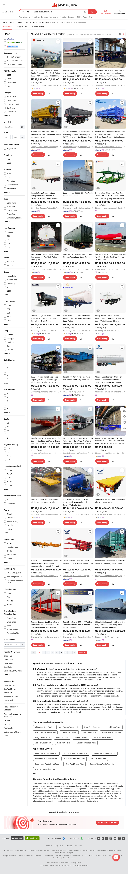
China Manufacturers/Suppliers (39, 850)
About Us (49, 846)
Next (81, 652)
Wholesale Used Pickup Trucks (75, 753)
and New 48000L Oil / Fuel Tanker (78, 194)
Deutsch (66, 856)
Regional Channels (115, 850)
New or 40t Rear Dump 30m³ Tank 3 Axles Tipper (46, 134)
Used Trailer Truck (113, 727)
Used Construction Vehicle (45, 732)
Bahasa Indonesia (69, 858)
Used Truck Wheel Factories (45, 769)
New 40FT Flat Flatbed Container (44, 500)
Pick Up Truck (81, 17)
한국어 (91, 856)
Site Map (69, 846)
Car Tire (7, 720)
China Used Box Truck (43, 727)
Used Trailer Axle (89, 732)
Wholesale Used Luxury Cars (105, 753)
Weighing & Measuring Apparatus (12, 715)
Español (20, 856)
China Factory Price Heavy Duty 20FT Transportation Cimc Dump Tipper (45, 318)
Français (38, 856)
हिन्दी (104, 856)
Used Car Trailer (62, 737)
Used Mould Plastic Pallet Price (47, 764)
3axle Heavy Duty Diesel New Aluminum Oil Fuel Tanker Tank (77, 318)
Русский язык (48, 856)
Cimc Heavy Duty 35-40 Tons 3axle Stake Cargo (77, 378)
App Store (17, 838)
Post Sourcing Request (107, 823)
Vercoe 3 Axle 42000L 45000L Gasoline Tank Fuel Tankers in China (110, 257)
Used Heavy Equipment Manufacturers (45, 17)
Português (29, 856)
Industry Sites (101, 850)
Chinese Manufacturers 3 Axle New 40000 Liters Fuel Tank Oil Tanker (108, 379)
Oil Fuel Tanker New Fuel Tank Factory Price (45, 257)
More (35, 774)
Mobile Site (78, 846)
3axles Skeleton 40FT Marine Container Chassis (78, 562)
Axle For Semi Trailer (43, 743)
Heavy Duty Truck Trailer (111, 732)
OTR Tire (7, 724)
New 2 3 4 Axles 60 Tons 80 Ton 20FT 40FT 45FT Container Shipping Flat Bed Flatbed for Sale (109, 73)
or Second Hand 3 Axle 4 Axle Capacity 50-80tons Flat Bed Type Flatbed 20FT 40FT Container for (44, 380)
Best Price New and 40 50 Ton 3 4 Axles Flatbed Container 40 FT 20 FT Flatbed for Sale (78, 441)
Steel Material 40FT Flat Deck (110, 500)
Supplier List (22, 27)
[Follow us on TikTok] (103, 838)
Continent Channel (88, 850)
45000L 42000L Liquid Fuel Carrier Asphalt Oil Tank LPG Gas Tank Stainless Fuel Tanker (45, 73)
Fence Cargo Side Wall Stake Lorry (110, 562)
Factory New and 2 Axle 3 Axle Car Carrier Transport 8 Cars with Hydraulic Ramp (45, 625)
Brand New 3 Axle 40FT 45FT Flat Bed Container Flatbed (77, 625)
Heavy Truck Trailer (69, 732)
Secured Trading (38, 27)
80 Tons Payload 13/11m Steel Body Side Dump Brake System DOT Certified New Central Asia (78, 135)
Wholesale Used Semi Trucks (46, 759)
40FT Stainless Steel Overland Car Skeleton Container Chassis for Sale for (46, 563)
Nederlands (76, 856)
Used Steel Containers (67, 17)
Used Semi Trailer (63, 743)
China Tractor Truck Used (68, 727)
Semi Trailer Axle (81, 737)
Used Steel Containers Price (74, 759)
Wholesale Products (59, 850)
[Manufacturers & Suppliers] (64, 4)
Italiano (58, 856)
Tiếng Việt (56, 858)
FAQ (56, 846)
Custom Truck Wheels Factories (102, 764)
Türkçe (120, 856)
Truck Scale (8, 728)
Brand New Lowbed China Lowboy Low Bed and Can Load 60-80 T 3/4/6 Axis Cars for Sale (78, 73)
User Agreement (52, 863)
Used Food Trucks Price (75, 764)
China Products (21, 850)
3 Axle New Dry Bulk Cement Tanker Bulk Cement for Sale (76, 502)
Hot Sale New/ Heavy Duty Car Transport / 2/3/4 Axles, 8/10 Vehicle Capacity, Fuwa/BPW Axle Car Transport (110, 196)
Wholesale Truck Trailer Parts (46, 753)
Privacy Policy (76, 863)
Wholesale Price (73, 850)
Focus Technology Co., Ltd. (65, 865)
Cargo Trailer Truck (42, 737)
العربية (84, 856)
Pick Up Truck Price (98, 759)
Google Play (32, 838)
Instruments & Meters (12, 732)
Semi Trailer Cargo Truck (86, 743)
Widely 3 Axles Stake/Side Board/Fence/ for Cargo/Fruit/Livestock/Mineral (109, 318)
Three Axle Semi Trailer (102, 737)
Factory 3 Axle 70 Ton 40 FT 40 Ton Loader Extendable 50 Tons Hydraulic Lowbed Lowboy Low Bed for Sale (109, 441)
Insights (70, 853)
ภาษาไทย (112, 856)
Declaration (64, 863)
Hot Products (8, 850)
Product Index (60, 853)
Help (62, 846)
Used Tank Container (92, 727)
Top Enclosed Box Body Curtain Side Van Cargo (77, 255)
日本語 (98, 856)
